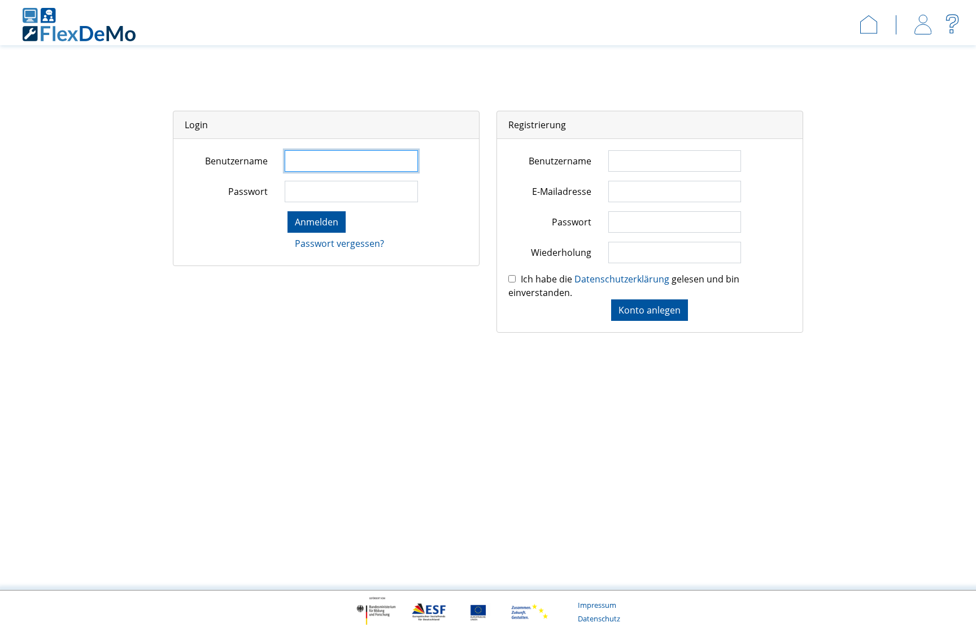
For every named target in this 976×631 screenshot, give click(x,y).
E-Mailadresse (561, 191)
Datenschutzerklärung (623, 279)
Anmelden (316, 222)
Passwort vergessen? (339, 243)
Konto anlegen (649, 310)
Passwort (248, 191)
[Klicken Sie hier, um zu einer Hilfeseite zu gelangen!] (953, 24)
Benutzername (236, 161)
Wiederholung (561, 252)
